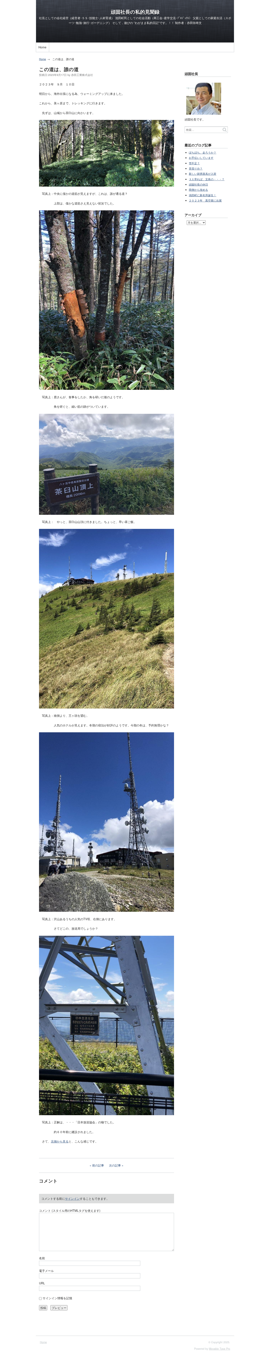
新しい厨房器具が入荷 (202, 174)
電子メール (46, 1271)
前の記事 (98, 1165)
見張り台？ (195, 168)
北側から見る (60, 1141)
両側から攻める (198, 190)
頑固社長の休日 (198, 184)
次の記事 (115, 1165)
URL (42, 1283)
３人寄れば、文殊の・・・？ (206, 179)
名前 (42, 1258)
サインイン (72, 1198)
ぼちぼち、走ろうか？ (202, 152)
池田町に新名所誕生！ (202, 195)
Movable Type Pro (219, 1349)
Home (42, 47)
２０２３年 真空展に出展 (205, 200)
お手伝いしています (201, 158)
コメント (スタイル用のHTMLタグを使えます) (69, 1210)
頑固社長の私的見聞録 (135, 11)
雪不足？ (194, 163)
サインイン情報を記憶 (57, 1298)
